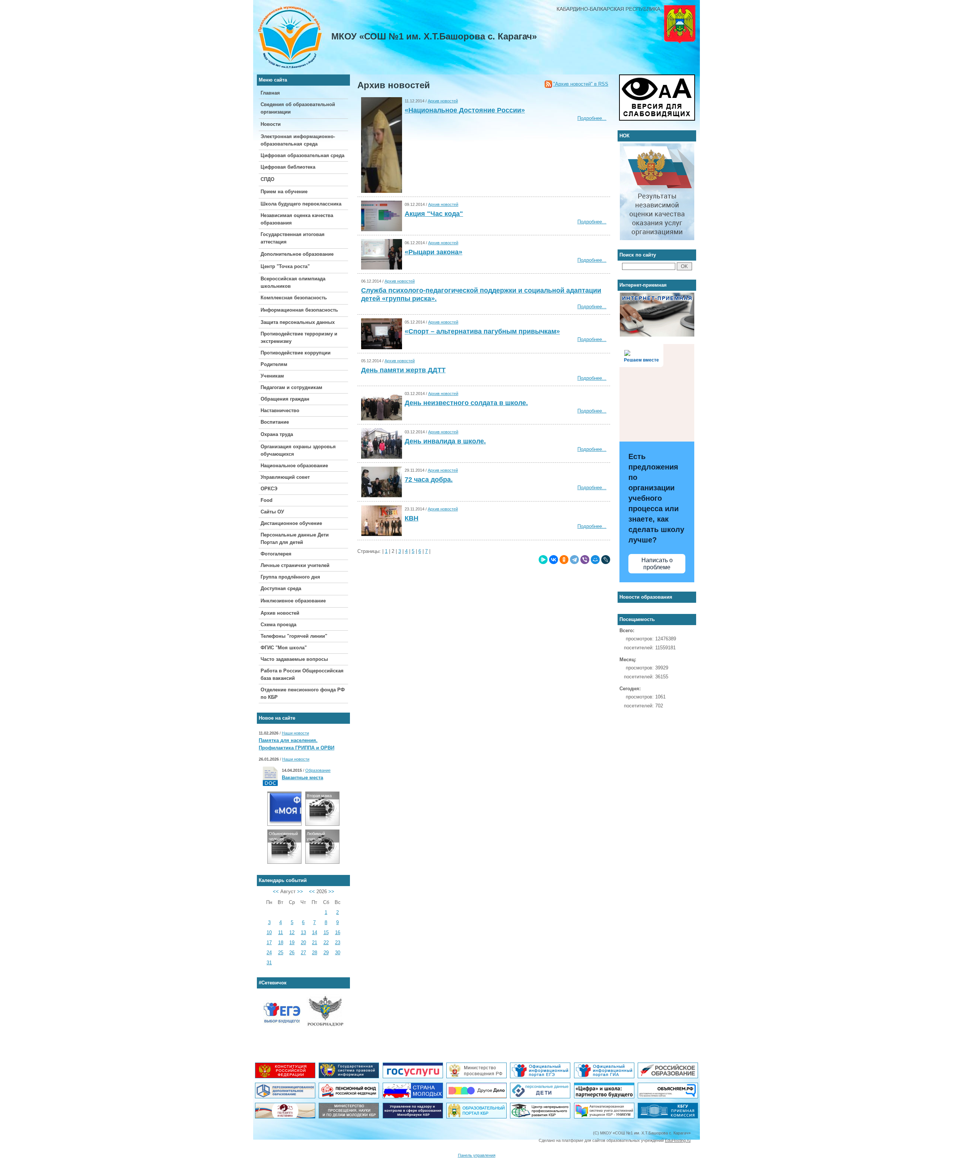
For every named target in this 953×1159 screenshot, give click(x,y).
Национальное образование (294, 465)
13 (303, 932)
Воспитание (275, 422)
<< (276, 891)
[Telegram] (574, 559)
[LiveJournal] (605, 559)
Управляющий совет (285, 477)
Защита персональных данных (298, 322)
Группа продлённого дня (290, 577)
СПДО (267, 179)
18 (280, 942)
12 (291, 932)
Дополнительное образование (297, 254)
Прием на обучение (284, 191)
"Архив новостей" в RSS (580, 84)
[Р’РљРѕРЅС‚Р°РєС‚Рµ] (553, 559)
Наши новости (295, 733)
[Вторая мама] (322, 824)
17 (269, 942)
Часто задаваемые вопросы (294, 659)
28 (314, 952)
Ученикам (272, 376)
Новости (271, 124)
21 (314, 942)
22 (326, 942)
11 (280, 932)
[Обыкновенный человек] (284, 862)
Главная (270, 93)
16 (337, 932)
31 (269, 962)
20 (303, 942)
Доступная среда (281, 588)
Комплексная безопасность (294, 297)
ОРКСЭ (269, 488)
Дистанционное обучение (291, 523)
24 (269, 952)
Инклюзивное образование (293, 601)
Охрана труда (277, 434)
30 (337, 952)
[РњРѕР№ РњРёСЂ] (595, 559)
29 (326, 952)
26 (291, 952)
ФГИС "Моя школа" (284, 647)
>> (300, 891)
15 (326, 932)
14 (314, 932)
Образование (318, 770)
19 (291, 942)
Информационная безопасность (299, 310)
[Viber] (584, 559)
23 (337, 942)
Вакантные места (302, 777)
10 (269, 932)
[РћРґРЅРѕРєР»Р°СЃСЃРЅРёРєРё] (564, 559)
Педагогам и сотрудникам (291, 387)
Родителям (274, 364)
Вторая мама (319, 795)
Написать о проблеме (657, 563)
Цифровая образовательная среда (302, 155)
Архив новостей (280, 613)
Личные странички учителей (295, 565)
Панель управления (476, 1155)
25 (280, 952)
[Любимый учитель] (322, 862)
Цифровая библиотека (288, 167)
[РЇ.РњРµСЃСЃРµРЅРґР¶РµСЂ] (543, 559)
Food (266, 500)
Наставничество (280, 410)
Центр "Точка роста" (285, 266)
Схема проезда (278, 624)
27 (303, 952)
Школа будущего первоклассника (301, 204)
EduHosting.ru (678, 1140)
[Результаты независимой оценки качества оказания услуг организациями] (657, 147)
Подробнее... (591, 118)
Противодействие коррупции (296, 353)
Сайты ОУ (272, 512)
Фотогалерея (276, 554)
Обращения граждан (285, 399)
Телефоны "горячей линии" (294, 636)
